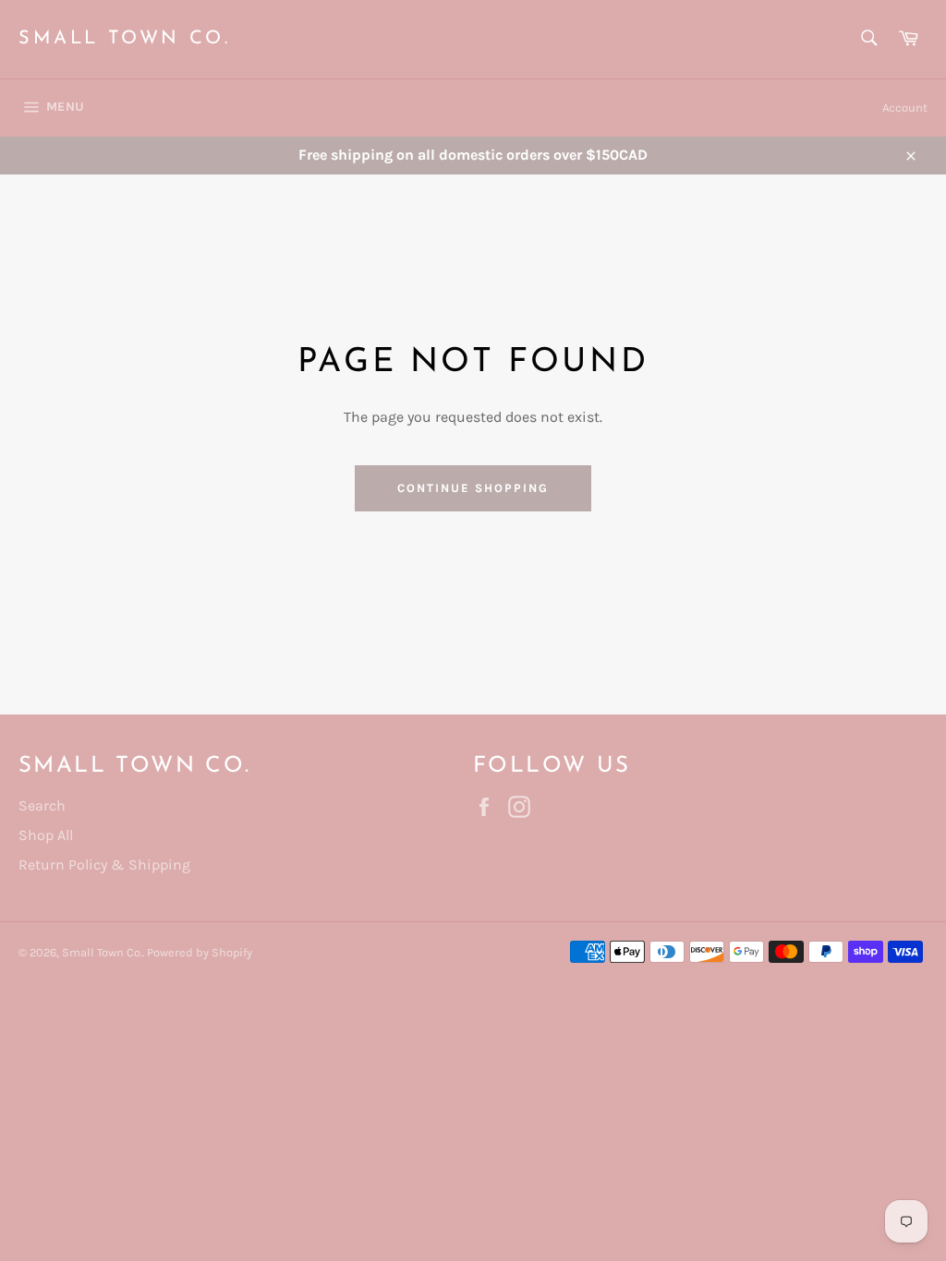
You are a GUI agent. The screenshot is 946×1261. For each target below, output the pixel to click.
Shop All (45, 835)
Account (905, 107)
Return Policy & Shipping (104, 864)
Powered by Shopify (199, 952)
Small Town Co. (124, 39)
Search (42, 805)
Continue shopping (472, 488)
